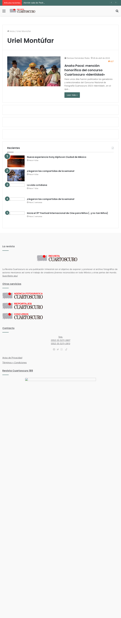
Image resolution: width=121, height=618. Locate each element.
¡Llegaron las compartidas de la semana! (50, 171)
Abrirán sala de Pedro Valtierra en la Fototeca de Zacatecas (52, 2)
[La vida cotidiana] (16, 189)
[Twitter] (58, 349)
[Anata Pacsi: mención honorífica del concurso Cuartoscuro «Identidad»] (33, 71)
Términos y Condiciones (14, 362)
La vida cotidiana (37, 185)
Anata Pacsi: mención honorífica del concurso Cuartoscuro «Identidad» (84, 70)
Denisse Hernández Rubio (78, 58)
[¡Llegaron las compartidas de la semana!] (16, 175)
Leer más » (72, 95)
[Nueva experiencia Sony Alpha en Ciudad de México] (16, 161)
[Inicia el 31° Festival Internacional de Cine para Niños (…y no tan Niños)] (16, 217)
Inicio (12, 31)
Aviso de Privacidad (12, 357)
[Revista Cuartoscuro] (25, 11)
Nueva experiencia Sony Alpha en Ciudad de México (56, 157)
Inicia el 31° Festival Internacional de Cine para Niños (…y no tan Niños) (67, 213)
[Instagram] (62, 349)
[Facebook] (55, 349)
